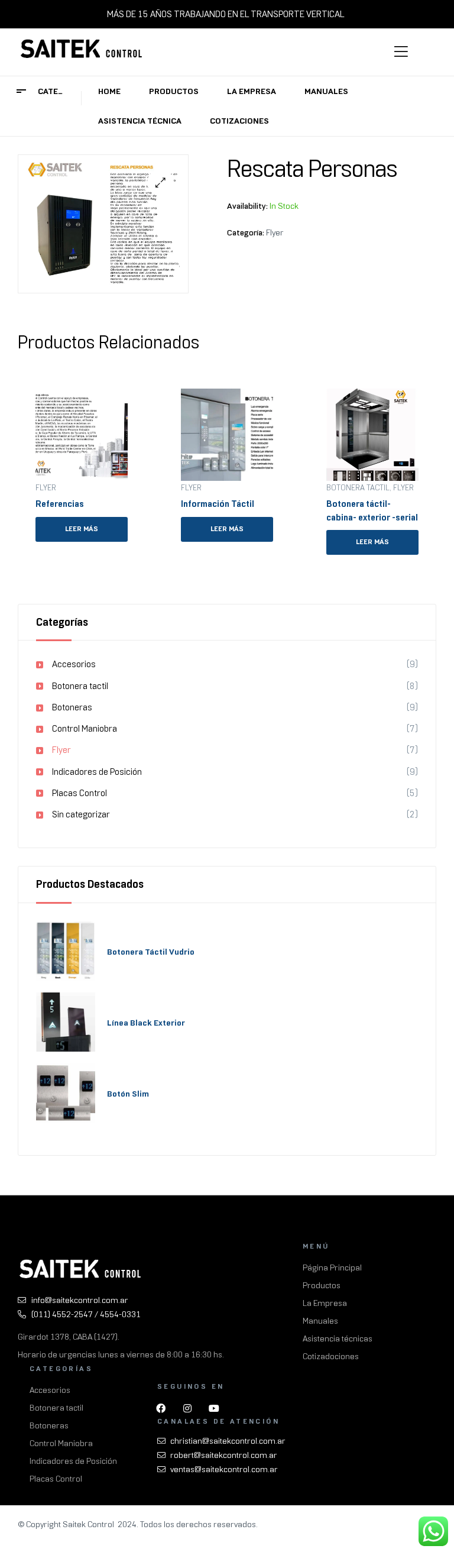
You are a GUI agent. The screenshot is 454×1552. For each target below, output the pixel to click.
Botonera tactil (358, 487)
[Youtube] (214, 1408)
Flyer (275, 232)
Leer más (81, 529)
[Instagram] (187, 1408)
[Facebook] (160, 1408)
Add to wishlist (123, 393)
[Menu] (412, 52)
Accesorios (74, 664)
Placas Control (79, 793)
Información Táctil (217, 504)
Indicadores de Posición (97, 772)
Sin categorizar (81, 814)
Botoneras (72, 707)
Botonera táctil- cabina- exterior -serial (372, 511)
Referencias (59, 504)
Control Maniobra (84, 728)
